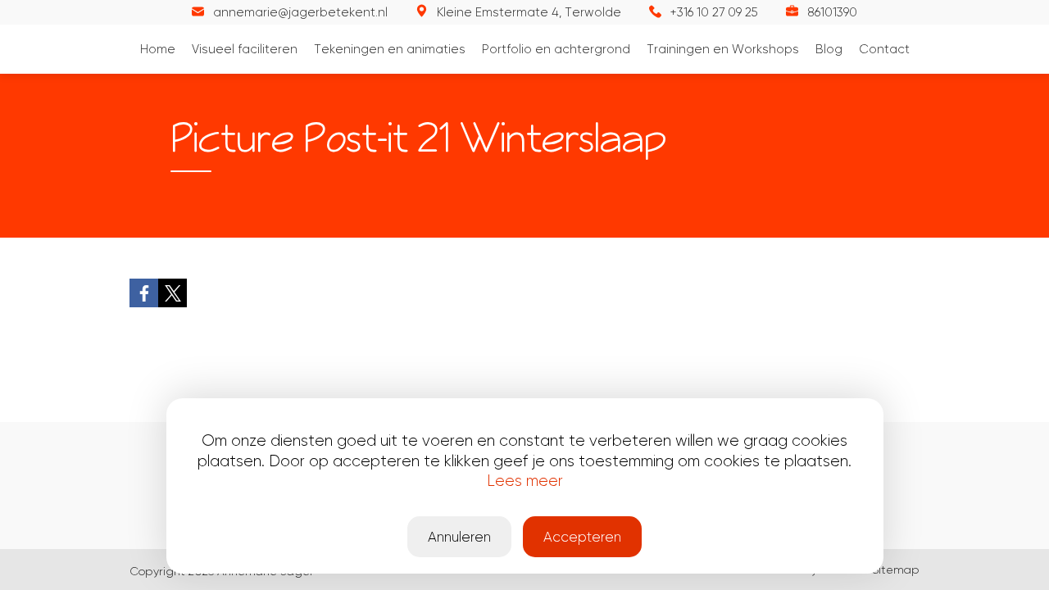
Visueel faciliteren (244, 49)
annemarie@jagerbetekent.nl (300, 12)
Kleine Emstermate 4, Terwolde (529, 12)
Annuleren (459, 537)
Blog (828, 49)
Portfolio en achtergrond (556, 49)
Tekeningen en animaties (389, 49)
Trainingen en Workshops (723, 49)
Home (157, 49)
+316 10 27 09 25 (714, 12)
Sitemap (896, 569)
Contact (884, 49)
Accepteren (582, 537)
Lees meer (525, 481)
